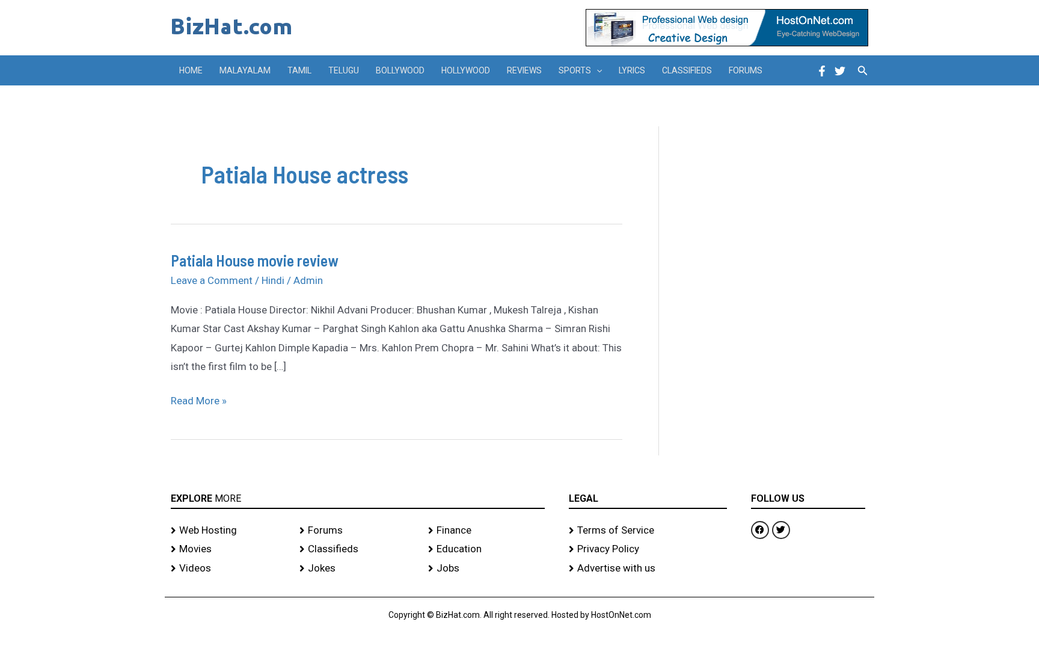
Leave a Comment (212, 280)
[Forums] (357, 530)
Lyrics (632, 70)
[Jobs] (486, 568)
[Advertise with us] (648, 568)
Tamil (299, 70)
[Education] (486, 549)
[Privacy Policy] (648, 549)
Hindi (273, 280)
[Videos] (229, 568)
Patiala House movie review (255, 260)
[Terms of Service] (648, 530)
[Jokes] (357, 568)
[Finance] (486, 530)
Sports (575, 70)
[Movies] (229, 549)
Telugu (343, 70)
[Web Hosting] (229, 530)
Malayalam (245, 70)
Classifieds (687, 70)
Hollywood (465, 70)
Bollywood (400, 70)
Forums (745, 70)
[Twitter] (840, 71)
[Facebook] (822, 71)
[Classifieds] (357, 549)
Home (191, 70)
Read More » (199, 399)
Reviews (524, 70)
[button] (596, 70)
